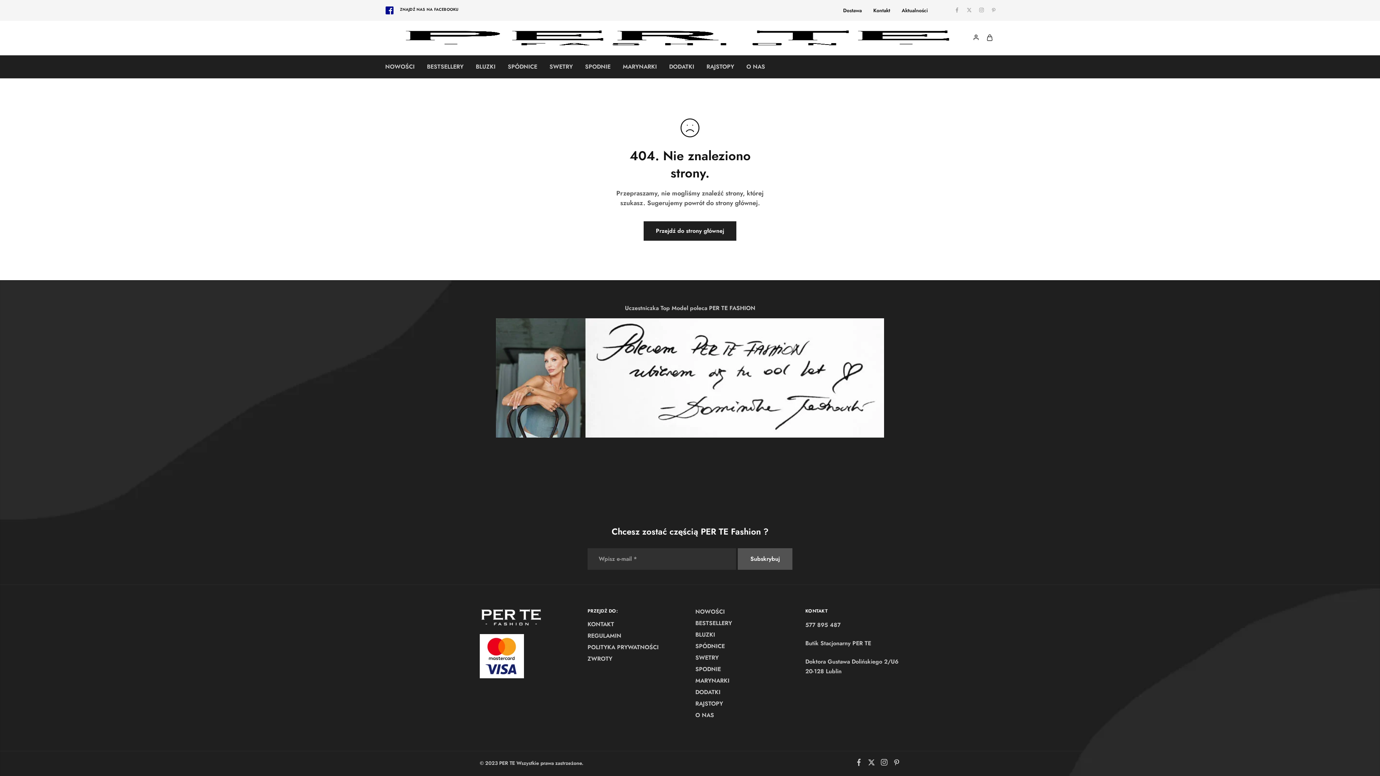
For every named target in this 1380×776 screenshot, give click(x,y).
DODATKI (681, 67)
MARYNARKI (640, 67)
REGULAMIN (604, 636)
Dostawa (852, 10)
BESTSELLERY (445, 67)
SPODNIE (598, 67)
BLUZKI (486, 67)
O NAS (755, 67)
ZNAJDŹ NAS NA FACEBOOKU (429, 9)
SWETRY (561, 67)
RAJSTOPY (720, 67)
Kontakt (881, 10)
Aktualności (915, 10)
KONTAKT (601, 624)
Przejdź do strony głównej (690, 231)
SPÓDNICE (522, 67)
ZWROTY (600, 659)
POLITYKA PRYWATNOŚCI (623, 647)
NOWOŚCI (400, 67)
